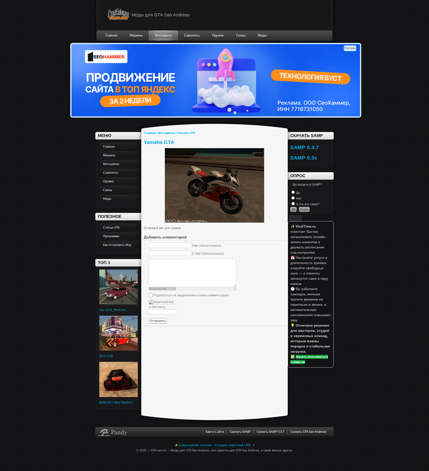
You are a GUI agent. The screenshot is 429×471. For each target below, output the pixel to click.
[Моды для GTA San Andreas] (118, 15)
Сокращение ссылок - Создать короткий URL (214, 445)
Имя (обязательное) (206, 245)
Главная (150, 133)
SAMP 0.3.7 (304, 147)
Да (298, 193)
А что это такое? (308, 204)
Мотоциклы (166, 133)
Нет (299, 198)
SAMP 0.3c (303, 158)
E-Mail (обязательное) (208, 253)
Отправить (158, 321)
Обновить (158, 307)
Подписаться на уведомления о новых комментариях (191, 295)
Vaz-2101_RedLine (112, 310)
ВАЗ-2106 (106, 356)
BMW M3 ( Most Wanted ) (116, 402)
